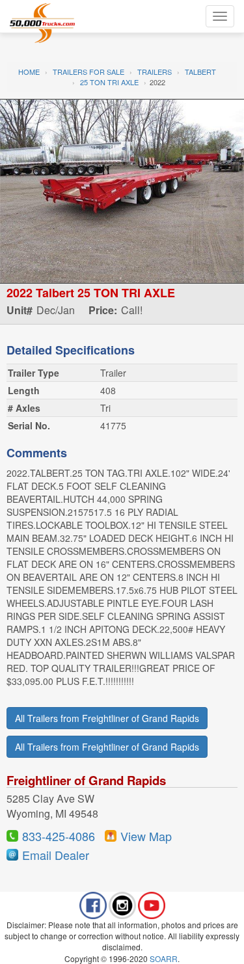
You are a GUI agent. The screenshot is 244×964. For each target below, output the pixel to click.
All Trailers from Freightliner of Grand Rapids (107, 718)
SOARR (164, 958)
